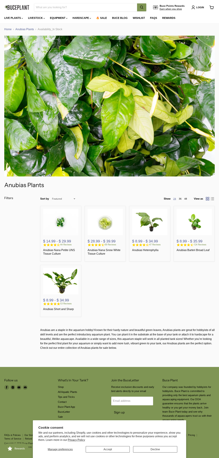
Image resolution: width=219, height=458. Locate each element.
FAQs (153, 17)
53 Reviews (66, 303)
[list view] (212, 198)
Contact (62, 401)
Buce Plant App (66, 406)
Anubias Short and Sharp (58, 309)
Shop (61, 386)
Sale (60, 416)
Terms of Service (12, 438)
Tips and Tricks (66, 396)
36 (180, 198)
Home (8, 29)
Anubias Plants (24, 29)
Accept (108, 449)
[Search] (141, 7)
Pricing (191, 435)
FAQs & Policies (12, 435)
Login (200, 7)
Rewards (168, 17)
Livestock (35, 17)
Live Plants (13, 17)
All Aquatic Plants (67, 391)
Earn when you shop (171, 9)
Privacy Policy (76, 439)
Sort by (44, 198)
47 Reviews (155, 244)
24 (174, 198)
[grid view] (207, 198)
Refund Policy (32, 438)
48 (185, 198)
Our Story (29, 435)
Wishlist (139, 17)
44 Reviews (66, 244)
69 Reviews (110, 244)
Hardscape (81, 17)
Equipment (58, 17)
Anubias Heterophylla (145, 250)
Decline (155, 449)
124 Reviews (200, 244)
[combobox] (85, 7)
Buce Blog (120, 17)
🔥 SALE (101, 17)
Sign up (119, 412)
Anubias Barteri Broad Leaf (193, 250)
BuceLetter (64, 411)
